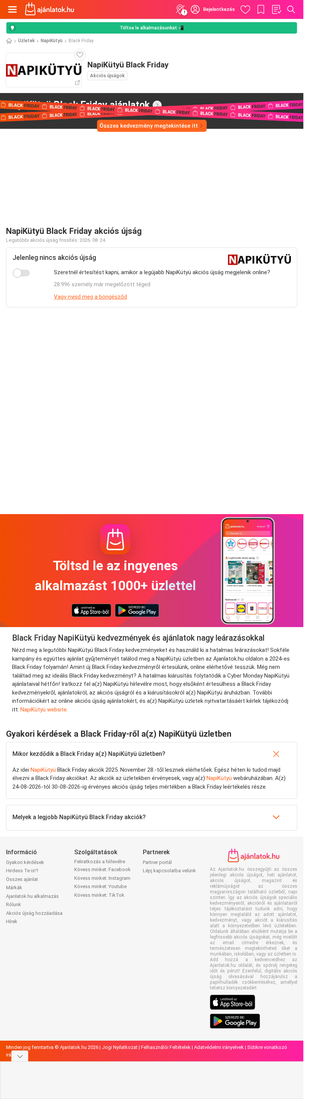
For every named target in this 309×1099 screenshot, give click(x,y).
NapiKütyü (52, 40)
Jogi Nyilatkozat (120, 1047)
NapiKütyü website (43, 709)
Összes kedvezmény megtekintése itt (148, 125)
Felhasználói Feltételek (166, 1047)
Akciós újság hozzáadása (34, 913)
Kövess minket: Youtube (100, 886)
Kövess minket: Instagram (102, 878)
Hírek (11, 921)
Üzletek (26, 40)
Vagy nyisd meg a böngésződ (90, 296)
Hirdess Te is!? (22, 870)
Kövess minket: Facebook (102, 869)
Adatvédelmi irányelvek (219, 1047)
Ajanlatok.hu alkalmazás (32, 896)
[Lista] (276, 9)
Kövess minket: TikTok (99, 895)
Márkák (14, 887)
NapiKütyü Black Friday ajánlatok (78, 104)
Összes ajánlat (22, 879)
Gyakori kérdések (25, 862)
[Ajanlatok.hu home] (49, 9)
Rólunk (13, 904)
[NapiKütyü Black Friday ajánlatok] (157, 105)
